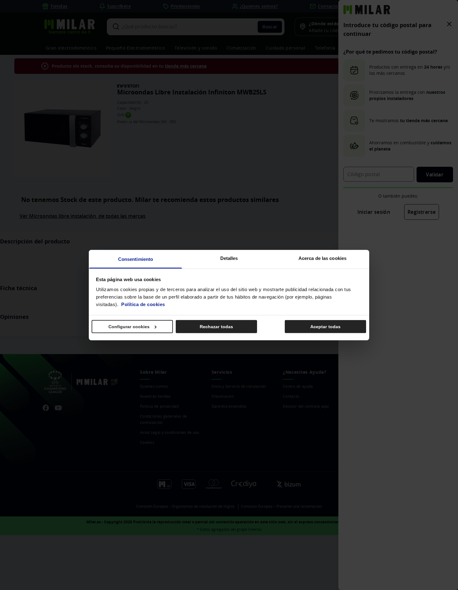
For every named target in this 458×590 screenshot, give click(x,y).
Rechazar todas (216, 326)
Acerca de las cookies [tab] (322, 258)
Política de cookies (143, 304)
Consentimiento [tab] (135, 258)
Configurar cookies (129, 326)
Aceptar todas (325, 326)
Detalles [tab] (229, 258)
